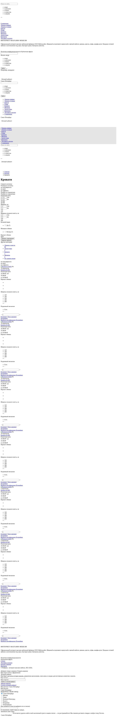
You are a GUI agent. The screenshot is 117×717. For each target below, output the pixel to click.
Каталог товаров (6, 664)
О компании (4, 23)
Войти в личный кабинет (8, 681)
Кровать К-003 (5, 380)
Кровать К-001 (5, 270)
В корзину (4, 317)
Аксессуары (4, 35)
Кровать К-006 (5, 594)
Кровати (3, 32)
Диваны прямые (6, 25)
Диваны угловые (6, 27)
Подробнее (4, 318)
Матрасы (3, 33)
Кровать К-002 (5, 325)
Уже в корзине (11, 317)
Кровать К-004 (5, 435)
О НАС (3, 661)
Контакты (4, 37)
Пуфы (2, 30)
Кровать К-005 (5, 490)
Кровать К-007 (5, 542)
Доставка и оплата (6, 38)
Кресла (3, 28)
